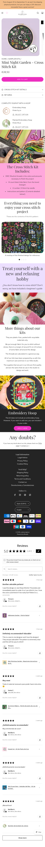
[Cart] (42, 13)
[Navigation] (2, 13)
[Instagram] (20, 495)
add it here (22, 428)
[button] (19, 259)
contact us (24, 446)
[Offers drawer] (7, 13)
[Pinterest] (25, 495)
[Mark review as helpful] (39, 606)
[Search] (37, 13)
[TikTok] (30, 495)
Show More (6, 595)
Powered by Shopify (22, 534)
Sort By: (31, 575)
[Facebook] (15, 495)
